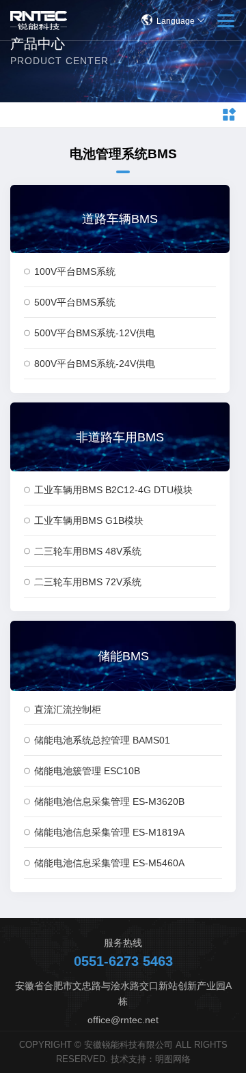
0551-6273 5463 (123, 961)
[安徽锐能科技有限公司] (38, 20)
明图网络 (173, 1059)
